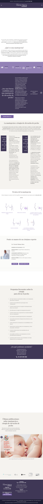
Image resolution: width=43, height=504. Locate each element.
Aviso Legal (35, 500)
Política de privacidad (23, 502)
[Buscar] (41, 5)
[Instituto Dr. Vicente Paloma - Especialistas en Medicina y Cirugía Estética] (21, 5)
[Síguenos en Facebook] (4, 489)
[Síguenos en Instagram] (6, 489)
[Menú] (1, 5)
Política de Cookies (23, 501)
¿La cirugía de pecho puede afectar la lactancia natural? (21, 458)
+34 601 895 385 (22, 357)
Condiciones (31, 502)
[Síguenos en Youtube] (10, 489)
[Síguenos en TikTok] (8, 489)
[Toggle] (9, 299)
